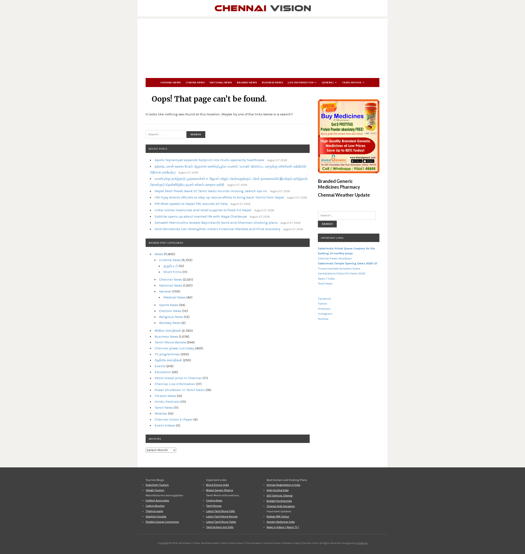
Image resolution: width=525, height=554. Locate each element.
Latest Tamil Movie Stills (220, 511)
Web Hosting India (278, 490)
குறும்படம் (170, 266)
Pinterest (324, 309)
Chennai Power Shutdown (335, 258)
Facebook (324, 299)
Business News (272, 82)
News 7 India (326, 278)
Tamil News (164, 407)
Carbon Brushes (155, 505)
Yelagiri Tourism (155, 490)
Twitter (322, 303)
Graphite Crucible (156, 516)
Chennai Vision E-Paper (174, 419)
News (159, 254)
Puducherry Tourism (157, 484)
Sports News (168, 305)
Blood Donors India (217, 484)
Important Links (332, 237)
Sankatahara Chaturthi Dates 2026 (341, 273)
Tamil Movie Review (170, 342)
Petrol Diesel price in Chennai (178, 378)
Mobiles (161, 413)
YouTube (323, 319)
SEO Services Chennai (280, 495)
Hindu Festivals (167, 401)
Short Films (172, 272)
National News (221, 82)
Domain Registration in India (283, 484)
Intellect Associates (157, 500)
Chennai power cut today (174, 348)
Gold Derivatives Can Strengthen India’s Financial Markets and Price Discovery (217, 229)
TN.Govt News (165, 396)
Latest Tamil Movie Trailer (221, 521)
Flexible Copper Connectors (162, 521)
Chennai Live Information (175, 384)
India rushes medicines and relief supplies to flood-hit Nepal (203, 210)
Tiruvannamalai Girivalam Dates (339, 268)
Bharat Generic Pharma (219, 490)
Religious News (171, 317)
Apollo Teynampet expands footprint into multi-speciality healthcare (209, 160)
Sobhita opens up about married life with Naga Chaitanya (201, 216)
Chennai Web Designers (281, 506)
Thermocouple (154, 511)
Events (160, 366)
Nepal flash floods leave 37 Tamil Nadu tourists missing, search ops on (211, 191)
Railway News (247, 82)
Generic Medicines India (281, 521)
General (328, 82)
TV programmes (167, 354)
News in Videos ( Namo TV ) (283, 527)
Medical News (174, 297)
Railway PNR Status (278, 516)
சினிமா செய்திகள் (168, 330)
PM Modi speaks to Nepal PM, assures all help (191, 204)
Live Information (300, 82)
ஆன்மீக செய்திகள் (168, 360)
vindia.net (362, 543)
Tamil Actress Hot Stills (220, 527)
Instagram (325, 313)
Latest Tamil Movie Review (221, 516)
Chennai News (170, 82)
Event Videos (165, 425)
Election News (170, 311)
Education (163, 372)
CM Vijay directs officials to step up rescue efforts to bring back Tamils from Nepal (219, 197)
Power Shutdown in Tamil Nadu (180, 390)
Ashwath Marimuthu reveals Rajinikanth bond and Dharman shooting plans (216, 222)
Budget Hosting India (279, 500)
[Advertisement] (262, 47)
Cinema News (195, 82)
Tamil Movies (351, 82)
